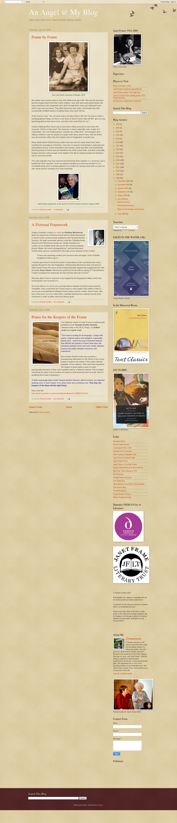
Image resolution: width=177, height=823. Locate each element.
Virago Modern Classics (122, 494)
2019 (118, 139)
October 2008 (123, 188)
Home (69, 407)
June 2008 (122, 214)
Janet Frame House (120, 461)
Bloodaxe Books (119, 441)
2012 (118, 164)
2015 (118, 153)
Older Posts (102, 407)
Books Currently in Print (122, 86)
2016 (118, 149)
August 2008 (123, 195)
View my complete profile (122, 674)
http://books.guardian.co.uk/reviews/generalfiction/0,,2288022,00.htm (60, 393)
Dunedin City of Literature (122, 451)
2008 (118, 178)
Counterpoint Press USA (122, 448)
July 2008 (122, 199)
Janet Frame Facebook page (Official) (127, 89)
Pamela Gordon (135, 639)
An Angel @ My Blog (63, 12)
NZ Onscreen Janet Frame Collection (127, 101)
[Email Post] (67, 210)
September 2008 (124, 192)
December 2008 (124, 181)
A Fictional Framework (50, 224)
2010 (118, 171)
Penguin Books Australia (122, 478)
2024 (118, 128)
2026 (118, 124)
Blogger (100, 805)
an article (58, 233)
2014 (118, 156)
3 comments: (59, 210)
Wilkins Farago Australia (122, 497)
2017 (118, 146)
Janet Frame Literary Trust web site (126, 92)
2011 (118, 167)
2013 (118, 160)
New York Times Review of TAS (125, 471)
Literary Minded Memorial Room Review (128, 468)
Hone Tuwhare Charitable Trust (124, 454)
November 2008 (124, 185)
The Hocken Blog (119, 487)
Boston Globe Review (121, 444)
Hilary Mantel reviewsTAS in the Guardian (128, 484)
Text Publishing (119, 481)
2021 (118, 135)
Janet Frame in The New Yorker (125, 464)
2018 (118, 142)
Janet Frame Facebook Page (124, 458)
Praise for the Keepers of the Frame (59, 316)
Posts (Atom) (44, 412)
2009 (118, 175)
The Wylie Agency (120, 491)
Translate (131, 230)
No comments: (59, 302)
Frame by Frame (44, 36)
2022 (118, 131)
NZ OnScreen (118, 474)
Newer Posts (35, 407)
